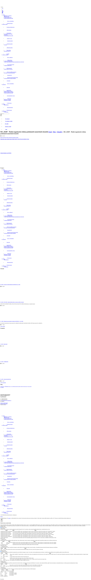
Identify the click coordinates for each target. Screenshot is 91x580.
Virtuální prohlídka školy (8, 220)
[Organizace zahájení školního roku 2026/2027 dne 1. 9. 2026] (8, 282)
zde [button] (70, 518)
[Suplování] (2, 11)
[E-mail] (2, 8)
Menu (2, 7)
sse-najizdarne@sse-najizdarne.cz (6, 400)
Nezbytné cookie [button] (2, 526)
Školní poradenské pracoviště (8, 173)
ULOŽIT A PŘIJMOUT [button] (4, 576)
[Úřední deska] (2, 12)
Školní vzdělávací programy (8, 470)
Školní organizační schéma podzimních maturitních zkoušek (9, 137)
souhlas (9, 518)
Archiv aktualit (2, 326)
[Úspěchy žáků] (8, 342)
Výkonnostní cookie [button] (3, 545)
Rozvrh (22, 386)
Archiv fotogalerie (3, 382)
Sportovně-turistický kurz (5, 379)
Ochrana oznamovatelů (3, 403)
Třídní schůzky (25, 386)
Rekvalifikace (19, 386)
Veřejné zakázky (29, 386)
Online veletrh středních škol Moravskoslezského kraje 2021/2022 (14, 216)
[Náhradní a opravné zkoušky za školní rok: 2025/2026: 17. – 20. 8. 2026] (8, 319)
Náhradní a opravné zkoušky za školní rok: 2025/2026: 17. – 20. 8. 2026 (11, 321)
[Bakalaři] (2, 9)
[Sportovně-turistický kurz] (8, 377)
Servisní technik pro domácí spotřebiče (10, 233)
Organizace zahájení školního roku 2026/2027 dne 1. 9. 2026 (10, 284)
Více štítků (2, 387)
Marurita (6, 386)
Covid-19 (1, 386)
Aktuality (59, 132)
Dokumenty (4, 239)
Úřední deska (6, 266)
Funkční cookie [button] (2, 538)
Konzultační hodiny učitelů (8, 188)
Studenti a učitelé (4, 179)
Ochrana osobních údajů (7, 172)
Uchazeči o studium (5, 209)
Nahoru (1, 516)
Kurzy (4, 386)
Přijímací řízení (15, 386)
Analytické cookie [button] (3, 550)
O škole (3, 169)
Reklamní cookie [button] (2, 561)
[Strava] (2, 10)
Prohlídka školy (4, 361)
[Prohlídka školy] (8, 359)
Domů (50, 132)
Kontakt (3, 258)
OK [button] (60, 518)
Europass (5, 199)
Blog (54, 132)
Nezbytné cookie (4, 527)
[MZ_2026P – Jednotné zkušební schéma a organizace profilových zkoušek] (8, 300)
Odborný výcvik (10, 386)
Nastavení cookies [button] (3, 404)
